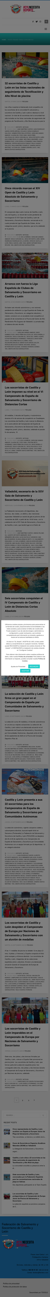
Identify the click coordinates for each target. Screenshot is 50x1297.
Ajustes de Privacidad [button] (18, 666)
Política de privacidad (25, 656)
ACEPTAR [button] (25, 671)
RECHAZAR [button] (34, 666)
